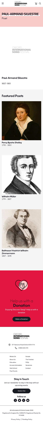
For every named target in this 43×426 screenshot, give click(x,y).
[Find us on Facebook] (15, 400)
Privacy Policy (15, 419)
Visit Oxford (13, 368)
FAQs (27, 362)
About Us (13, 359)
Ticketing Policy (27, 419)
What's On (13, 356)
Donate (28, 356)
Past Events (13, 371)
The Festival (30, 359)
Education (13, 362)
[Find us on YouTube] (27, 400)
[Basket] (36, 3)
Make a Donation (21, 319)
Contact (28, 368)
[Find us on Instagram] (23, 400)
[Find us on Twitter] (19, 400)
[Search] (40, 3)
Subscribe (21, 391)
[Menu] (2, 3)
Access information (16, 365)
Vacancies (29, 365)
